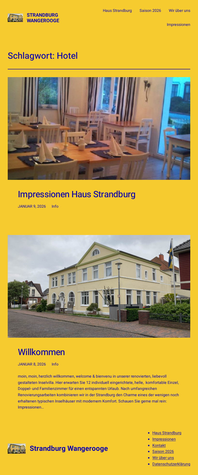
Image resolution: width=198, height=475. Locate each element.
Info (55, 206)
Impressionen (164, 439)
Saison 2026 (163, 451)
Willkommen (41, 352)
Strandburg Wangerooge (43, 18)
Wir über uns (163, 458)
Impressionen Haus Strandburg (77, 195)
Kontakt (159, 445)
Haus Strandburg (166, 433)
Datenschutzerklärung (171, 464)
